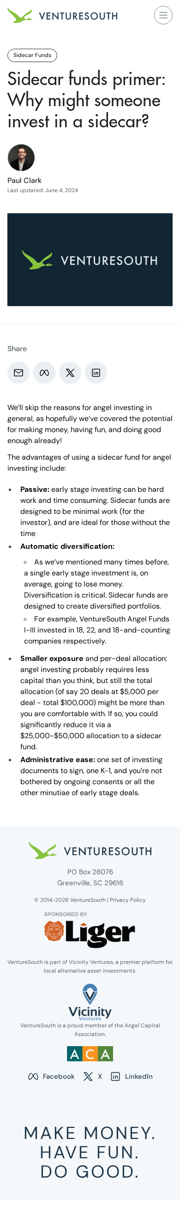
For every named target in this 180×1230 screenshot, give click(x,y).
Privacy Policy (128, 900)
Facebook (51, 1077)
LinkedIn (131, 1077)
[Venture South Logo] (62, 15)
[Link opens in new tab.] (90, 1002)
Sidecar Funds (32, 55)
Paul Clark (24, 180)
